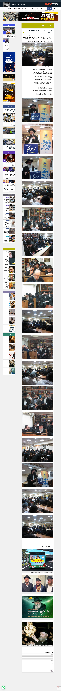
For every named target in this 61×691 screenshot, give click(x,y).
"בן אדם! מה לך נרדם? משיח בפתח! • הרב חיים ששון (7, 286)
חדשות (49, 8)
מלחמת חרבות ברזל (10, 10)
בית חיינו (4, 10)
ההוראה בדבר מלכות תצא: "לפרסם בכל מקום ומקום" (6, 263)
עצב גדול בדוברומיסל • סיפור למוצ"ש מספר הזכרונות (9, 36)
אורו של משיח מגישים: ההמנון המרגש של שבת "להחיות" (10, 164)
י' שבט (49, 541)
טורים (9, 334)
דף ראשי (55, 8)
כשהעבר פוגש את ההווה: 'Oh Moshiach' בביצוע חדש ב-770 (6, 175)
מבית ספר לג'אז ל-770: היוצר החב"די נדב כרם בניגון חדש (12, 187)
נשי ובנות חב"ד (47, 0)
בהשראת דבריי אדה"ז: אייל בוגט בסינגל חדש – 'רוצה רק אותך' (6, 188)
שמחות (7, 228)
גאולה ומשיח (9, 249)
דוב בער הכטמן (21, 10)
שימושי (26, 8)
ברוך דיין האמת (27, 10)
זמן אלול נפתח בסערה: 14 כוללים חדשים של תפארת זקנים (6, 242)
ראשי (35, 10)
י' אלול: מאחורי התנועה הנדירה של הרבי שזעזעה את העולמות (6, 255)
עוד (22, 8)
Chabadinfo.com (18, 0)
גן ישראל (7, 213)
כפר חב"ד (16, 10)
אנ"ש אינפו (9, 8)
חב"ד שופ (33, 0)
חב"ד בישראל (26, 0)
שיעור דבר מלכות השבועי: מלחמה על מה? (6, 277)
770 (45, 8)
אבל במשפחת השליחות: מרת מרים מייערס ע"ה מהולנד (6, 210)
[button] (3, 687)
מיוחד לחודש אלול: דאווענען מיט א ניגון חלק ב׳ (12, 173)
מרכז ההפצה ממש (44, 541)
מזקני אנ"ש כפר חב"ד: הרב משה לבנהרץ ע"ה (6, 202)
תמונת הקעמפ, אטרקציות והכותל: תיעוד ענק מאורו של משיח (6, 218)
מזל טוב (37, 8)
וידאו (42, 8)
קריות (40, 541)
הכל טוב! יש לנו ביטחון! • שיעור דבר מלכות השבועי (6, 270)
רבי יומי (31, 10)
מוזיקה (9, 152)
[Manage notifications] (58, 687)
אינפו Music (17, 8)
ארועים (31, 8)
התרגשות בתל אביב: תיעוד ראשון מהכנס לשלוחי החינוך (6, 46)
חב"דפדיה (40, 0)
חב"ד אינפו (54, 0)
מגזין (9, 292)
